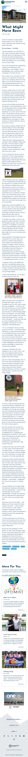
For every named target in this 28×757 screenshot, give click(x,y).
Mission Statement (13, 719)
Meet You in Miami (9, 597)
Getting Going (8, 671)
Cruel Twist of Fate (10, 634)
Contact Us (13, 725)
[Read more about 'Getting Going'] (14, 659)
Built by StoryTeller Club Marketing (14, 754)
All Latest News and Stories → (11, 575)
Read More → (21, 610)
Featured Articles (6, 546)
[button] (26, 1)
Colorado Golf (16, 546)
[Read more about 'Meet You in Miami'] (14, 585)
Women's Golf (6, 548)
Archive (22, 546)
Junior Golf (13, 548)
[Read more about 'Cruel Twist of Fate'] (14, 622)
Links (13, 731)
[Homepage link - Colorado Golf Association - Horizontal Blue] (14, 746)
